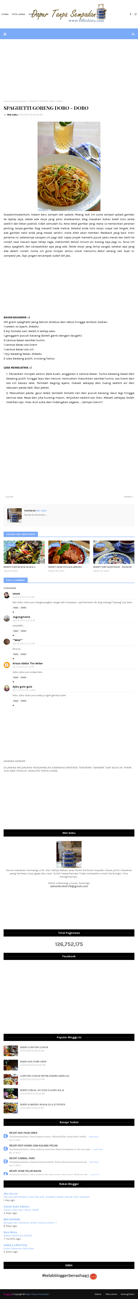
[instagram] (135, 14)
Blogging (8, 1294)
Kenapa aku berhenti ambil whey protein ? (30, 1222)
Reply (15, 608)
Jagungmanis (21, 617)
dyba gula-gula (22, 686)
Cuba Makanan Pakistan (19, 1248)
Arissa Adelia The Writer (28, 663)
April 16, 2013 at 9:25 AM (24, 620)
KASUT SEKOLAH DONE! (18, 1235)
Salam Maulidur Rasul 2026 (21, 1209)
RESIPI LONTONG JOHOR (34, 1047)
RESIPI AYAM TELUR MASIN (25, 1171)
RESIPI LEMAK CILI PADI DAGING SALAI (42, 1090)
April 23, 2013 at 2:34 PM (24, 690)
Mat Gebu (12, 114)
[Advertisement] (69, 70)
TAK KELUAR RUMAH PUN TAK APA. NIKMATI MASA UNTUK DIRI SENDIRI (47, 1196)
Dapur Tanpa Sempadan (37, 1294)
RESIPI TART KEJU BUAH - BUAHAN (112, 566)
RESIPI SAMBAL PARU (22, 1158)
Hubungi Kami (127, 1294)
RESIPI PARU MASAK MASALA (19, 566)
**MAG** (17, 640)
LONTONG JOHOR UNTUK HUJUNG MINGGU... (45, 1075)
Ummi (16, 593)
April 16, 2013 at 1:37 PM (23, 667)
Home (7, 101)
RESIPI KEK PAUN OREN (33, 1061)
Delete (23, 608)
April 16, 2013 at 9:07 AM (24, 597)
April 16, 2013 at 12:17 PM (24, 644)
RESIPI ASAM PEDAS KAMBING (65, 566)
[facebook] (130, 14)
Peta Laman (111, 1294)
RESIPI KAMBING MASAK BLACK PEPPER (42, 1104)
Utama (98, 1294)
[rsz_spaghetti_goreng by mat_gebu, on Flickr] (69, 210)
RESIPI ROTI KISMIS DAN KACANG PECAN (33, 1145)
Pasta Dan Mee (19, 101)
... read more (92, 1136)
